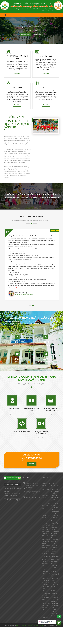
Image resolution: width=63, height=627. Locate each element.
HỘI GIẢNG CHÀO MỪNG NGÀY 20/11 (46, 533)
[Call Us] (59, 616)
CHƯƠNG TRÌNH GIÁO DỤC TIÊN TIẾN (46, 580)
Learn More (37, 34)
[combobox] (12, 484)
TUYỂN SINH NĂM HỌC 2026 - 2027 (55, 605)
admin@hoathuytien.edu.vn (33, 497)
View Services (25, 34)
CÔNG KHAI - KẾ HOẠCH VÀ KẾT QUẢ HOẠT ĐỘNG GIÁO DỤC (55, 559)
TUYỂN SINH (55, 597)
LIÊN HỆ (45, 617)
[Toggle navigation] (5, 15)
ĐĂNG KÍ (31, 463)
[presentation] (4, 31)
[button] (30, 305)
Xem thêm (17, 73)
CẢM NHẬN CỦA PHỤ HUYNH (54, 541)
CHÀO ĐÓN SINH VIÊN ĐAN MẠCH (55, 485)
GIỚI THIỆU (55, 545)
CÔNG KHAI (55, 582)
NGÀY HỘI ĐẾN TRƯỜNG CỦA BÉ (55, 491)
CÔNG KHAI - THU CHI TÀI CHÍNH (46, 541)
